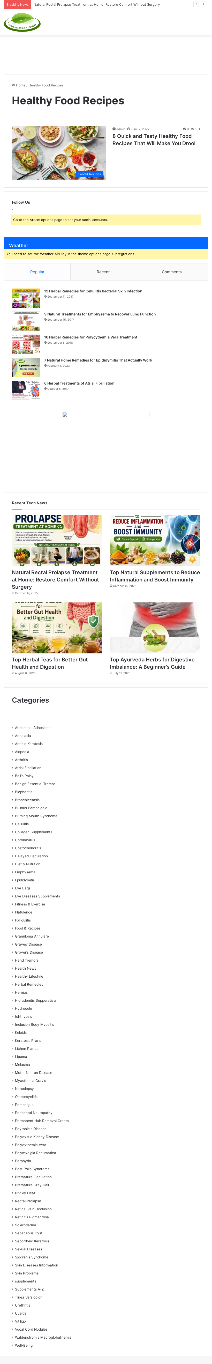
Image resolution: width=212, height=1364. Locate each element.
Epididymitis (25, 880)
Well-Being (24, 1345)
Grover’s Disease (29, 952)
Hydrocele (23, 1008)
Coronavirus (25, 840)
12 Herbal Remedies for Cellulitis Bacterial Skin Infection (93, 291)
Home (20, 85)
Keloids (21, 1032)
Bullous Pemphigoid (31, 808)
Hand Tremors (27, 960)
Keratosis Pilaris (28, 1040)
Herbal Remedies (29, 984)
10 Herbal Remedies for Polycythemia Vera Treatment (90, 337)
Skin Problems (27, 1273)
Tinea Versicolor (28, 1297)
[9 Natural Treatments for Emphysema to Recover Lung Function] (26, 321)
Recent (103, 271)
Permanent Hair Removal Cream (42, 1121)
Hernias (21, 992)
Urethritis (22, 1305)
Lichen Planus (26, 1048)
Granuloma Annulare (32, 936)
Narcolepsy (24, 1089)
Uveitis (20, 1313)
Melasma (22, 1065)
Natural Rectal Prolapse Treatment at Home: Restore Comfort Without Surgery (55, 579)
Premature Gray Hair (32, 1185)
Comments (172, 271)
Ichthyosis (23, 1016)
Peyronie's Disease (31, 1129)
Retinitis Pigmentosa (32, 1217)
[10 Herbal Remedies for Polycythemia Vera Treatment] (26, 344)
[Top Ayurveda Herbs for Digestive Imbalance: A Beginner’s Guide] (155, 627)
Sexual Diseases (28, 1249)
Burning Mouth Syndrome (36, 816)
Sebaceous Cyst (28, 1233)
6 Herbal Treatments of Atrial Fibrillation (79, 383)
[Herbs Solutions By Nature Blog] (22, 22)
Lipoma (21, 1057)
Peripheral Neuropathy (33, 1113)
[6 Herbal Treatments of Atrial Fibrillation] (26, 390)
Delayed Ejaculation (31, 856)
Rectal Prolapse (28, 1201)
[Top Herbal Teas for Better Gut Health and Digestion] (57, 627)
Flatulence (23, 912)
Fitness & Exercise (30, 904)
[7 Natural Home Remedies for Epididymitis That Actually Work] (26, 367)
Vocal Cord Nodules (31, 1329)
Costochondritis (28, 848)
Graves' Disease (28, 944)
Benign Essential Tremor (35, 784)
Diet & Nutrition (27, 864)
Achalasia (23, 736)
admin (120, 129)
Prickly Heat (25, 1193)
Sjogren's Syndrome (31, 1257)
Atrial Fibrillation (28, 768)
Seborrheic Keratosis (32, 1241)
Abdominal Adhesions (32, 728)
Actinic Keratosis (29, 744)
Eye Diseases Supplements (37, 896)
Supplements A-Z (29, 1289)
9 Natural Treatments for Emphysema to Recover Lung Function (100, 314)
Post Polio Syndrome (32, 1169)
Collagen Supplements (33, 832)
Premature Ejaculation (33, 1177)
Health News (25, 968)
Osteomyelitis (26, 1097)
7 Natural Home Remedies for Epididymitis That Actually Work (98, 360)
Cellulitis (22, 824)
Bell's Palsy (24, 776)
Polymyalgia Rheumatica (35, 1153)
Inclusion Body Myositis (34, 1024)
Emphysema (25, 872)
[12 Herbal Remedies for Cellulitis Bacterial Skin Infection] (26, 298)
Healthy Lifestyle (29, 976)
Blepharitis (23, 792)
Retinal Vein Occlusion (33, 1209)
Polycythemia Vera (30, 1145)
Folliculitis (23, 920)
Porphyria (23, 1161)
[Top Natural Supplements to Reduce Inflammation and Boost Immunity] (155, 540)
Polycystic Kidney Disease (37, 1137)
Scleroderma (25, 1225)
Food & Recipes (28, 928)
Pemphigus (24, 1105)
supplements (25, 1281)
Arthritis (21, 760)
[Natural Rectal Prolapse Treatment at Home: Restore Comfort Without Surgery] (57, 540)
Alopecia (22, 752)
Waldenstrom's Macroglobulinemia (43, 1337)
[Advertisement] (106, 52)
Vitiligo (20, 1321)
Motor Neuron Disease (33, 1073)
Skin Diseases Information (36, 1265)
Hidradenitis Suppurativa (35, 1000)
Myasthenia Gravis (30, 1081)
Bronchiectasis (27, 800)
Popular (37, 271)
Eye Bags (23, 888)
